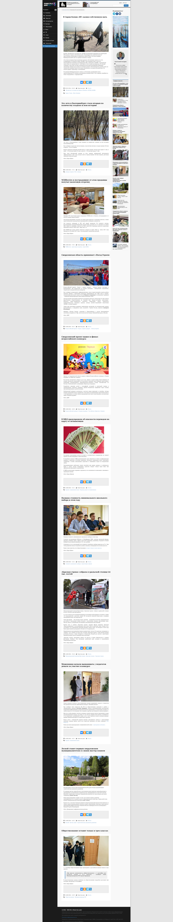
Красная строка (99, 656)
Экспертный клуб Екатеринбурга (94, 3)
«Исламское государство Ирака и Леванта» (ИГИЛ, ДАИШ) (80, 90)
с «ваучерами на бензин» (98, 725)
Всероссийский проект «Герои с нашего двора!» (77, 328)
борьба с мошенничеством (72, 490)
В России (125, 2)
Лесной (67, 822)
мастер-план (73, 822)
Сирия (67, 93)
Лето (75, 172)
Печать (89, 88)
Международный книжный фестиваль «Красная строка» (80, 656)
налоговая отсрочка (77, 247)
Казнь (70, 93)
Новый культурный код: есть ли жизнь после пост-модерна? (73, 3)
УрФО (120, 2)
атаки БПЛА (86, 247)
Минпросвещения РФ (80, 897)
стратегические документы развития (86, 822)
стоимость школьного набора (73, 564)
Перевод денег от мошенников (88, 490)
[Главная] (50, 5)
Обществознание (69, 897)
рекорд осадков (69, 172)
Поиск (126, 5)
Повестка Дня (65, 9)
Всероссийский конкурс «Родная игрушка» (76, 411)
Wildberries (68, 247)
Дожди (79, 172)
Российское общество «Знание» (96, 411)
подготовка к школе (86, 564)
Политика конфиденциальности (69, 917)
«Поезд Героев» (95, 328)
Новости (68, 9)
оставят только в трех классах (93, 548)
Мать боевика (76, 93)
